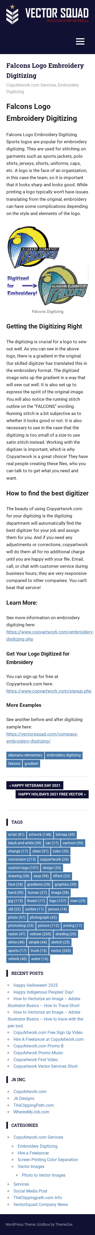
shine (16, 942)
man (78, 901)
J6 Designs (23, 1098)
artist (16, 834)
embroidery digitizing (64, 755)
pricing (72, 925)
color (61, 851)
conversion (22, 859)
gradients (38, 884)
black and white (24, 843)
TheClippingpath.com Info (37, 1197)
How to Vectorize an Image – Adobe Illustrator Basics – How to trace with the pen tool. (45, 1019)
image (60, 892)
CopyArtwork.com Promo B (38, 1045)
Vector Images (31, 1166)
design (52, 868)
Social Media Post (30, 1191)
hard (15, 892)
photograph (43, 917)
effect (61, 876)
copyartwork (54, 859)
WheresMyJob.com (31, 1111)
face (15, 884)
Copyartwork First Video (35, 1059)
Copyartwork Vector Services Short (45, 1066)
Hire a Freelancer (33, 1153)
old (14, 909)
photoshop (21, 925)
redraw (40, 934)
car (52, 843)
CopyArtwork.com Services (31, 85)
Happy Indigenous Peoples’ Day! (43, 992)
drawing (18, 876)
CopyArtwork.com (29, 1091)
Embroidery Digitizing (38, 1146)
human (37, 892)
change (18, 851)
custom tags (23, 868)
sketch (60, 942)
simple (38, 942)
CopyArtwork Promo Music (38, 1052)
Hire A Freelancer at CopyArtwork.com (48, 1039)
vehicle (17, 959)
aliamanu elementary (25, 755)
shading (65, 934)
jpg (15, 901)
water (39, 959)
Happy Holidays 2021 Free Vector (50, 795)
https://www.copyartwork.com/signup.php (49, 691)
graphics (66, 884)
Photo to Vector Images (43, 1175)
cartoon (73, 843)
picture (48, 925)
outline (34, 909)
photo (17, 917)
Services (21, 1184)
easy (41, 876)
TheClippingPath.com (33, 1105)
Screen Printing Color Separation (48, 1159)
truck (39, 950)
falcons (14, 763)
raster (17, 934)
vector (61, 950)
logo (57, 901)
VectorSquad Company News (40, 1204)
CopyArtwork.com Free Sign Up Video (48, 1032)
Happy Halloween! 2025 (35, 985)
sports (17, 950)
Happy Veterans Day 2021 (36, 786)
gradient (31, 763)
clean (40, 851)
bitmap (65, 834)
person (57, 909)
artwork (40, 834)
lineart (36, 901)
